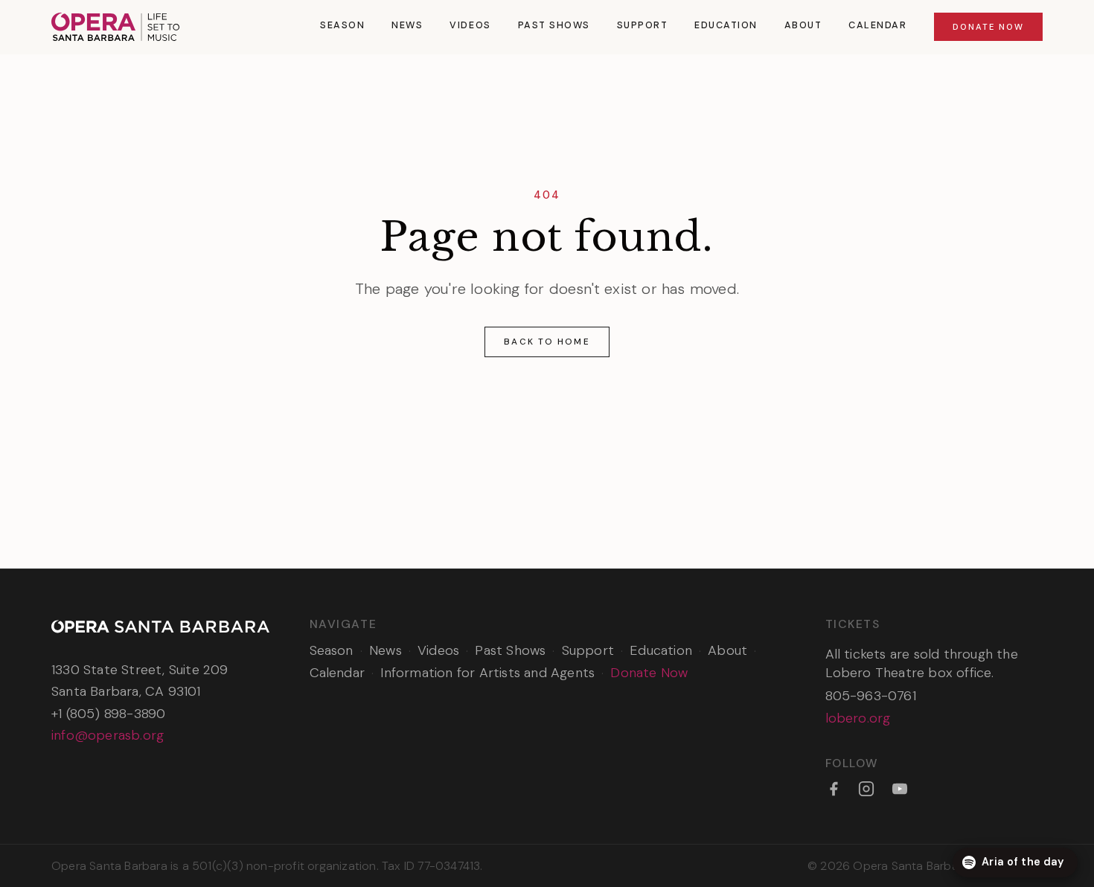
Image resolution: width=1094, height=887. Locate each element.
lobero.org (858, 718)
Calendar (877, 25)
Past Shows (554, 25)
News (407, 25)
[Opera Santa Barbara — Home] (115, 27)
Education (726, 25)
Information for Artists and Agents (487, 673)
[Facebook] (833, 789)
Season (342, 25)
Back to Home (546, 342)
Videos (470, 25)
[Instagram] (866, 789)
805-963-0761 (870, 696)
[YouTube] (900, 789)
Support (642, 25)
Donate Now (988, 27)
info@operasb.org (107, 735)
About (803, 25)
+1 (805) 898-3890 (108, 714)
